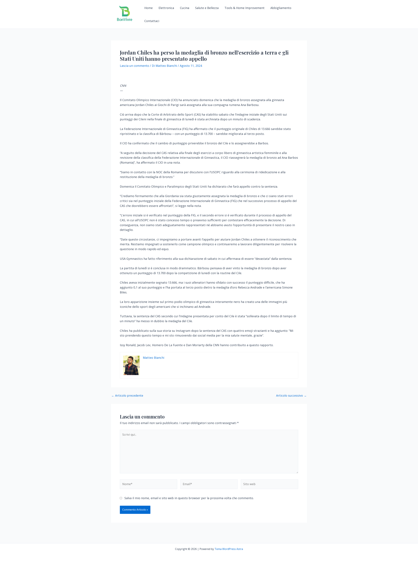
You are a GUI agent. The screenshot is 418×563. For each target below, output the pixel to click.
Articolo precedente (127, 395)
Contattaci (151, 21)
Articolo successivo (291, 395)
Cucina (184, 8)
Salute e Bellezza (207, 8)
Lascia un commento (134, 66)
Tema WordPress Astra (229, 549)
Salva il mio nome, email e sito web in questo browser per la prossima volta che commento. (189, 498)
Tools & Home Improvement (245, 8)
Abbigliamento (280, 8)
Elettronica (166, 8)
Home (148, 8)
